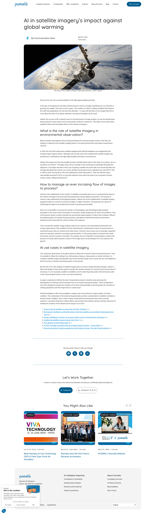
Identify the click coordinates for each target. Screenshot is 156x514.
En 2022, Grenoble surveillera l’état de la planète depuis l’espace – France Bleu (72, 325)
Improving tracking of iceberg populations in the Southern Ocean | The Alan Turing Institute (76, 328)
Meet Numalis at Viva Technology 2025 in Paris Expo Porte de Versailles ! (40, 456)
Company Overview (43, 4)
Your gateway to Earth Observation (56, 323)
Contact (115, 4)
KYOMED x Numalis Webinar (111, 453)
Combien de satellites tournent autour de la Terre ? (62, 320)
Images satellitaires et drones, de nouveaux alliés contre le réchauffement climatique (74, 317)
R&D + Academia (72, 4)
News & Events (97, 4)
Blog (107, 4)
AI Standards (58, 4)
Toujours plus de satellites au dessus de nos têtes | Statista (65, 309)
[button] (134, 4)
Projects (85, 4)
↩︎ (88, 309)
